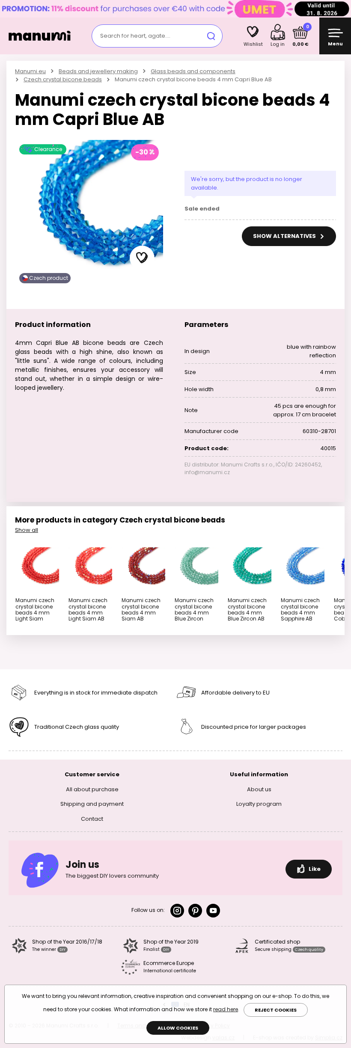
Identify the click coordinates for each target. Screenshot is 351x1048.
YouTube (213, 910)
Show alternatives (285, 236)
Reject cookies (276, 1009)
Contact (92, 819)
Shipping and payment (92, 804)
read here (225, 1009)
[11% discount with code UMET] (175, 8)
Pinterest (195, 910)
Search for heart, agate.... (135, 36)
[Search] (211, 36)
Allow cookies (178, 1027)
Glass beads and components (193, 71)
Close (342, 8)
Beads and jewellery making (98, 71)
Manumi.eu (30, 71)
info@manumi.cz (207, 472)
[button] (142, 258)
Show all (26, 530)
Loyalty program (259, 804)
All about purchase (92, 789)
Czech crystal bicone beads (63, 79)
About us (259, 789)
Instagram (177, 910)
